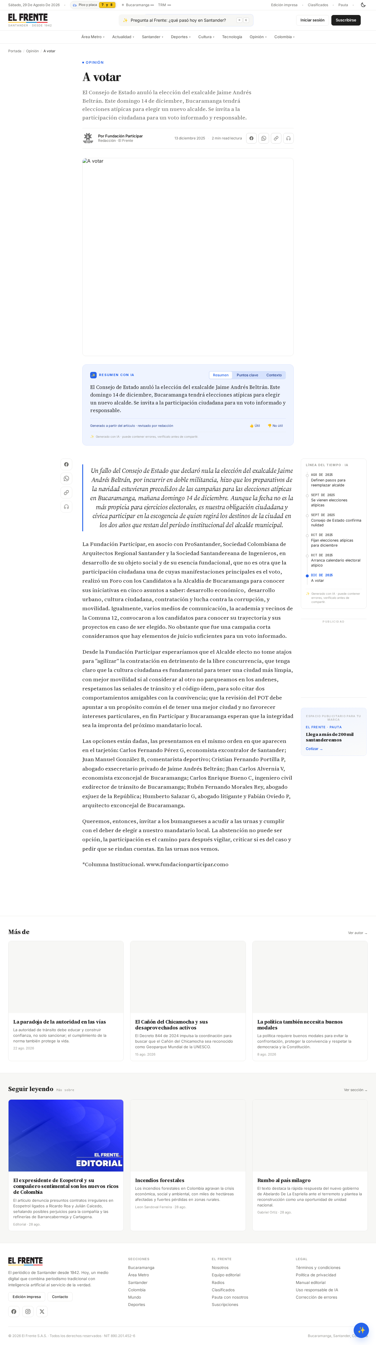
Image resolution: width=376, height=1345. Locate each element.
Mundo (134, 1297)
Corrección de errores (316, 1297)
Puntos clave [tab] (247, 375)
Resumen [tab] (221, 375)
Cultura (206, 36)
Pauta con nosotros (230, 1297)
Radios (218, 1282)
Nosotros (220, 1267)
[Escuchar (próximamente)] (288, 138)
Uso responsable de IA (317, 1289)
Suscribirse (346, 20)
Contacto (60, 1297)
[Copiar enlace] (276, 138)
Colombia (284, 36)
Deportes (181, 36)
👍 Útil (255, 426)
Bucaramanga (141, 1267)
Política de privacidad (316, 1274)
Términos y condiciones (318, 1267)
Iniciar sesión (313, 20)
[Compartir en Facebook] (251, 138)
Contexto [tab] (274, 375)
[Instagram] (27, 1311)
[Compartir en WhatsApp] (263, 138)
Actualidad (123, 36)
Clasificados (318, 5)
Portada (14, 51)
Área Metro (93, 36)
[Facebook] (13, 1311)
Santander (152, 36)
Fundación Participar (124, 136)
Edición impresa (284, 5)
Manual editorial (310, 1282)
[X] (42, 1311)
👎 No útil (275, 426)
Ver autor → (358, 933)
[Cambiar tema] (363, 5)
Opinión (258, 36)
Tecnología (232, 36)
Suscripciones (225, 1304)
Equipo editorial (226, 1274)
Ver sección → (356, 1090)
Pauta (343, 5)
